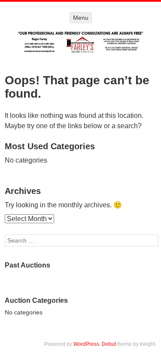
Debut (109, 344)
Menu (80, 17)
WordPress (86, 344)
